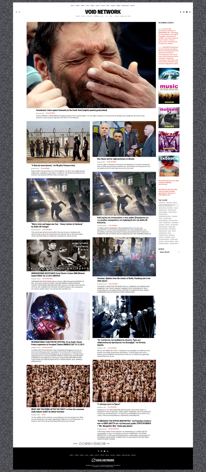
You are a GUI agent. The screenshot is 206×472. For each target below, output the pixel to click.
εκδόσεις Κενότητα (169, 241)
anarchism (169, 202)
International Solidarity (165, 216)
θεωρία (176, 241)
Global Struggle (173, 212)
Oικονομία (174, 216)
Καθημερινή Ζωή (163, 233)
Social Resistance (173, 220)
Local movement (45, 168)
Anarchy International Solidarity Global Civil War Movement (167, 205)
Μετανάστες (171, 235)
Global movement (50, 113)
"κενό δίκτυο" (162, 202)
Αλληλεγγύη (161, 224)
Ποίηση (173, 237)
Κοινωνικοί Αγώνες (163, 235)
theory (160, 222)
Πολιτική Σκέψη (174, 239)
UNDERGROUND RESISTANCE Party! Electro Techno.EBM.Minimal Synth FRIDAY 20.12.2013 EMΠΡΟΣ (58, 274)
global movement (163, 212)
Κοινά (169, 233)
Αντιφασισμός (172, 226)
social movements (163, 220)
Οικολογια (161, 237)
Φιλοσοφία (161, 241)
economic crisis (163, 210)
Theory (44, 414)
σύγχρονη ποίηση (174, 243)
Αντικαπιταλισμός (163, 226)
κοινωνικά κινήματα (163, 243)
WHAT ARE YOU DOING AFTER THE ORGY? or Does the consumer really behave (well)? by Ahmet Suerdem (57, 410)
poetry (160, 218)
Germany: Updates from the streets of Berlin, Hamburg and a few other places (123, 279)
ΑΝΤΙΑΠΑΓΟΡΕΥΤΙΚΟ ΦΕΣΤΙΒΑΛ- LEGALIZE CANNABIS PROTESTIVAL (169, 182)
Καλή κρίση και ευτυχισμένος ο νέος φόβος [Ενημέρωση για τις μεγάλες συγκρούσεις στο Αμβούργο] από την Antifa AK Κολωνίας (122, 220)
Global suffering (163, 214)
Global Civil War (172, 210)
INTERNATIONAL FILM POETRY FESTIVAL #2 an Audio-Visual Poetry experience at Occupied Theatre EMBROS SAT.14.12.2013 (57, 343)
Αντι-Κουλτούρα (174, 224)
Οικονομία (167, 237)
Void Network (89, 465)
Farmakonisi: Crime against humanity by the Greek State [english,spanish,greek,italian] (71, 110)
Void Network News (47, 278)
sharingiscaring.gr (109, 466)
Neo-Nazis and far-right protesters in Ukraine (115, 159)
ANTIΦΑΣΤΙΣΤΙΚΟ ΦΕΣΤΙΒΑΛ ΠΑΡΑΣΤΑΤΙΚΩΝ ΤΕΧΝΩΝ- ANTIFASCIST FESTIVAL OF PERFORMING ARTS (168, 192)
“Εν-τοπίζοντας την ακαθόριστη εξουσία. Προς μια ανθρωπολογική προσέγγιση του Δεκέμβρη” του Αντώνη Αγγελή (121, 342)
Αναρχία (167, 224)
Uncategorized (166, 222)
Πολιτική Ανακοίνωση (164, 239)
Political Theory (167, 218)
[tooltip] (180, 12)
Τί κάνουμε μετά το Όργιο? (108, 404)
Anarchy (175, 202)
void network (175, 222)
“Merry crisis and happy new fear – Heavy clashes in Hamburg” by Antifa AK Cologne (57, 225)
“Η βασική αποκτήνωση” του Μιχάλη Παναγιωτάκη (53, 165)
